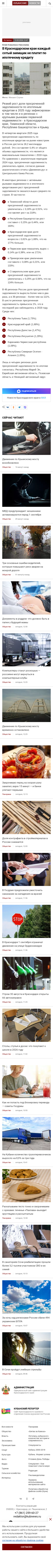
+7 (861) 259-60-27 (26, 1512)
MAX (43, 397)
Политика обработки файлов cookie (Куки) (38, 1490)
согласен (26, 1547)
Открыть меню (3, 3)
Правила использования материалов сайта (36, 1482)
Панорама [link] (6, 794)
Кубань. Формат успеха (39, 1454)
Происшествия (8, 1445)
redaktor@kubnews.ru (27, 1516)
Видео (4, 1464)
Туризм (5, 1468)
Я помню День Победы (38, 1459)
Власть (5, 1436)
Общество (6, 1431)
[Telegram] (19, 407)
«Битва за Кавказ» (37, 1431)
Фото (4, 1459)
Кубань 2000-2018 (36, 1450)
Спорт (4, 1450)
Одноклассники (27, 1499)
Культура (6, 1454)
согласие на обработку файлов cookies (22, 1540)
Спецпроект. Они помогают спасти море (39, 1465)
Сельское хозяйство (11, 1473)
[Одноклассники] (13, 407)
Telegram (33, 1499)
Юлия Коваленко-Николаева (15, 45)
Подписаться (29, 391)
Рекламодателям (36, 1475)
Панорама (33, 1427)
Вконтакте (21, 1499)
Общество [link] (6, 467)
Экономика (7, 1441)
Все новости (7, 1427)
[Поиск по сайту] (49, 3)
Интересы (8, 40)
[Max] (25, 407)
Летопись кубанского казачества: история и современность (38, 1438)
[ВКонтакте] (7, 407)
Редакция (32, 1470)
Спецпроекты (34, 1445)
